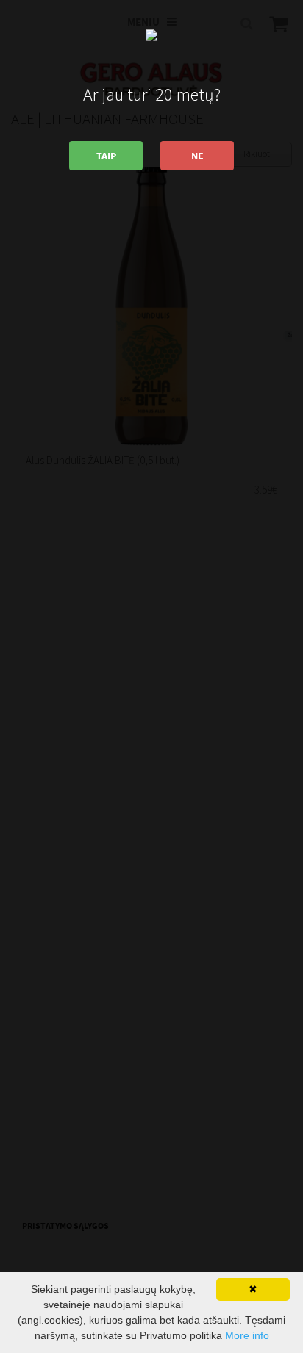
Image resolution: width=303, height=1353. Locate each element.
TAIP (106, 155)
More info (247, 1335)
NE (197, 155)
